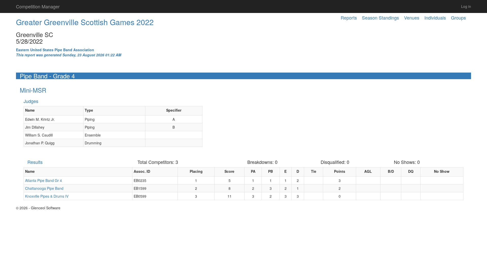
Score (229, 171)
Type (89, 110)
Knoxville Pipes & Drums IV (46, 196)
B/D (391, 171)
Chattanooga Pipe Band (44, 188)
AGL (368, 171)
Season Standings (380, 17)
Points (339, 171)
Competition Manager (38, 6)
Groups (458, 17)
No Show (441, 171)
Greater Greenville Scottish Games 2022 (85, 21)
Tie (313, 171)
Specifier (173, 110)
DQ (410, 171)
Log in (466, 6)
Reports (349, 17)
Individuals (435, 17)
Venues (411, 17)
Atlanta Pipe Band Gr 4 (43, 180)
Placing (196, 171)
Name (30, 110)
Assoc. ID (142, 171)
